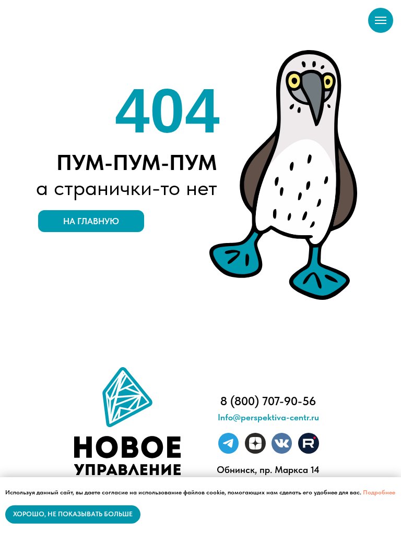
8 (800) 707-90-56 (268, 401)
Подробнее (379, 492)
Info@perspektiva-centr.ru (268, 417)
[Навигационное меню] (380, 20)
